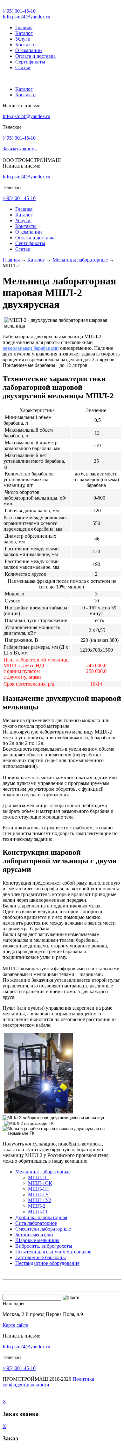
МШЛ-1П (38, 1189)
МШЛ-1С (38, 1177)
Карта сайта (15, 1325)
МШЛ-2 (36, 1206)
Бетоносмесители (34, 1234)
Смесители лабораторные (43, 1229)
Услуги (23, 39)
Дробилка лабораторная (41, 1217)
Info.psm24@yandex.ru (26, 16)
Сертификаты (30, 61)
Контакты (26, 44)
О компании (28, 50)
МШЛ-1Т (38, 1211)
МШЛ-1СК (40, 1183)
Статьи (23, 67)
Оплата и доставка (35, 56)
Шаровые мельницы (37, 1240)
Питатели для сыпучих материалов (53, 1251)
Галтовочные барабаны (40, 1257)
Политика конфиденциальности (48, 1381)
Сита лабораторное (36, 1223)
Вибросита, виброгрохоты (43, 1246)
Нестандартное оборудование (47, 1263)
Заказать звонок (20, 148)
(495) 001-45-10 (19, 11)
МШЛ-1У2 (39, 1200)
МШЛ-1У (38, 1194)
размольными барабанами (31, 348)
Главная (23, 27)
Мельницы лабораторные (80, 259)
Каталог (24, 33)
